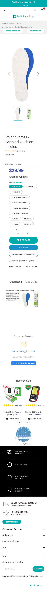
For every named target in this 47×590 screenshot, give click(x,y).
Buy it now (23, 248)
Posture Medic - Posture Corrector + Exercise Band (21, 412)
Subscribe (38, 569)
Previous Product (13, 31)
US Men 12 (15, 224)
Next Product (35, 31)
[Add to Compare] (18, 393)
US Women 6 (30, 186)
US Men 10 (15, 218)
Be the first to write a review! (23, 363)
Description (16, 281)
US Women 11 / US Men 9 (20, 213)
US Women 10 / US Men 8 (20, 208)
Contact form (12, 522)
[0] (42, 10)
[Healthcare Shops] (23, 16)
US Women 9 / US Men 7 (19, 202)
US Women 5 (16, 186)
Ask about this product (24, 254)
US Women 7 (16, 192)
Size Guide (31, 281)
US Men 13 (27, 224)
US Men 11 (27, 218)
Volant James (10, 155)
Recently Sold (23, 380)
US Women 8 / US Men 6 (19, 197)
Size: (15, 182)
